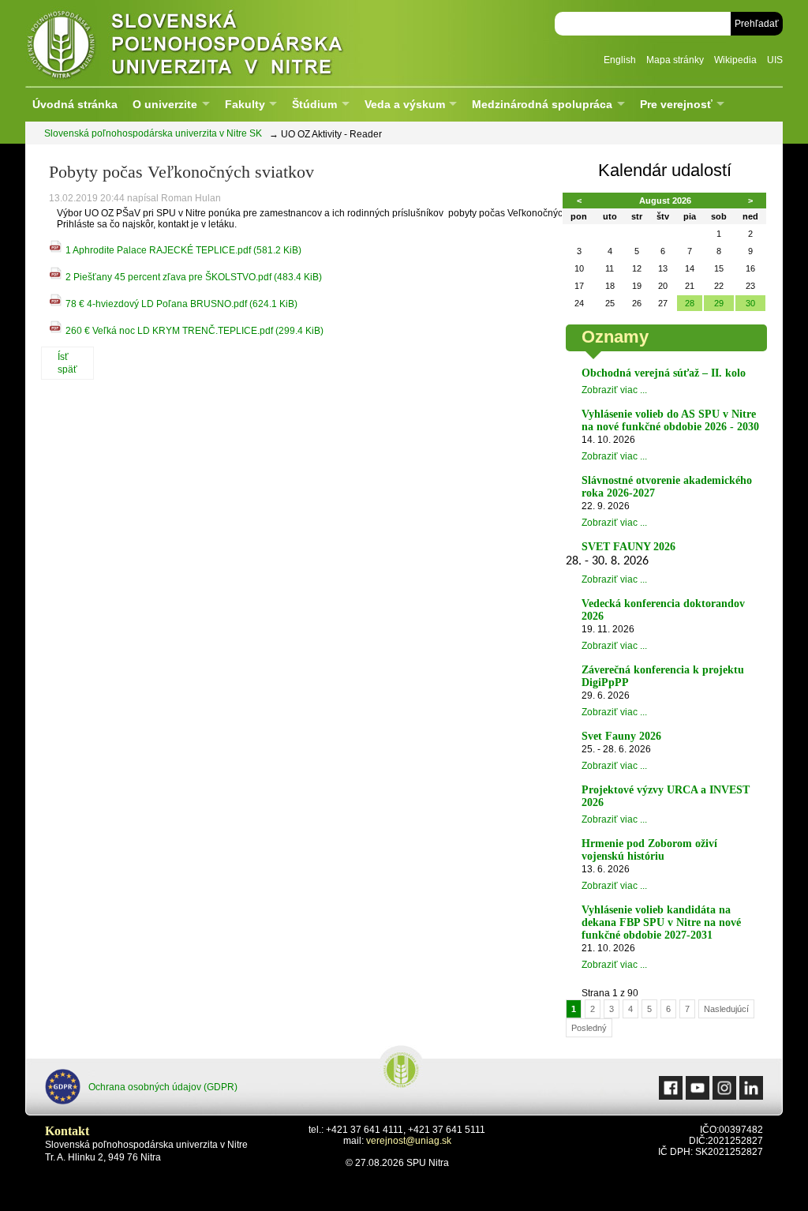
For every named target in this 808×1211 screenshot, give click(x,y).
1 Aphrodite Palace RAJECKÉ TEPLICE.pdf (183, 250)
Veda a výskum (405, 104)
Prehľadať (757, 23)
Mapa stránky (675, 60)
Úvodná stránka (75, 104)
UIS (775, 60)
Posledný (589, 1028)
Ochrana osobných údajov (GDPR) (163, 1087)
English (620, 60)
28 (689, 303)
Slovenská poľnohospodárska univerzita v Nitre (218, 43)
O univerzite (165, 104)
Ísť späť (67, 363)
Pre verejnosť (676, 104)
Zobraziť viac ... (614, 390)
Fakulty (245, 104)
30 (750, 303)
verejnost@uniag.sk (408, 1140)
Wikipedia (735, 60)
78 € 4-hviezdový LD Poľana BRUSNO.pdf (181, 303)
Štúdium (314, 104)
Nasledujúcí (726, 1009)
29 (719, 303)
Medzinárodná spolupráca (542, 104)
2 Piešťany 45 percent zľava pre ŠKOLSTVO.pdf (193, 277)
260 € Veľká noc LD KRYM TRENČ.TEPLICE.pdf (194, 330)
